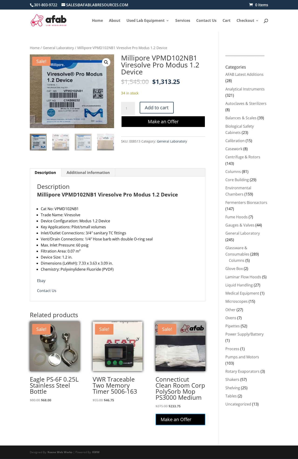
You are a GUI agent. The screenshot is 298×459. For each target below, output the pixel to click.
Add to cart (157, 107)
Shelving (232, 387)
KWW (96, 452)
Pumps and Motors (242, 356)
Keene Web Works (59, 452)
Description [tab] (45, 172)
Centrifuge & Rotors (242, 157)
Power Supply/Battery (244, 334)
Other (230, 309)
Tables (231, 396)
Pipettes (232, 326)
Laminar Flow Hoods (243, 276)
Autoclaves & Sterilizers (246, 103)
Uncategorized (238, 404)
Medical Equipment (242, 293)
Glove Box (234, 268)
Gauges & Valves (239, 225)
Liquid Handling (239, 285)
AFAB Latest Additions (244, 74)
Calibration (235, 140)
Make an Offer (163, 121)
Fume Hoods (236, 217)
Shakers (232, 379)
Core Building (237, 179)
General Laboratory (58, 47)
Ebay (41, 280)
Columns (233, 171)
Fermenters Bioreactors (246, 202)
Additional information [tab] (88, 172)
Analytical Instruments (245, 89)
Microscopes (236, 301)
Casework (233, 148)
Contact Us (46, 290)
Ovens (230, 317)
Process (232, 348)
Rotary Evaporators (242, 371)
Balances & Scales (241, 117)
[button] (106, 62)
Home (35, 47)
